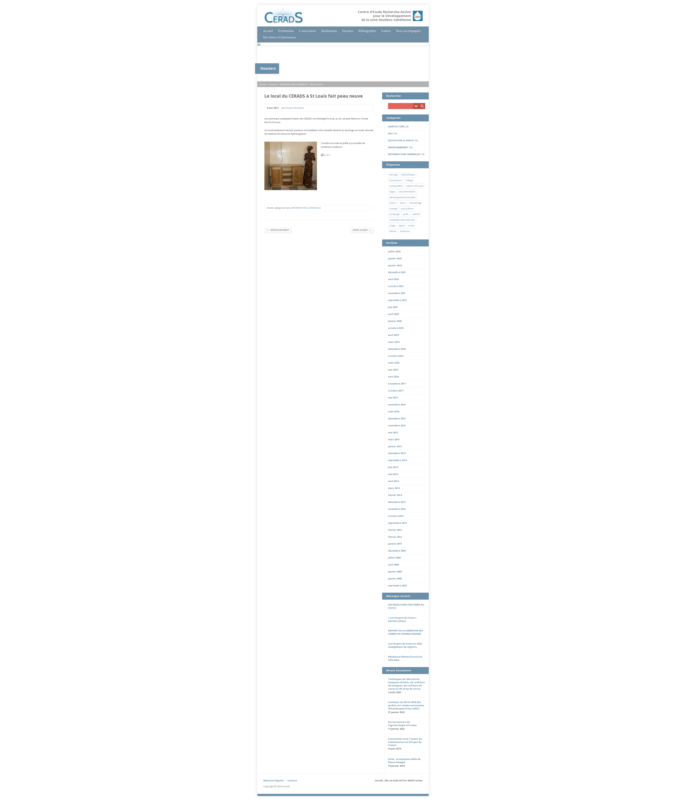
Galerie (386, 31)
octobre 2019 (395, 328)
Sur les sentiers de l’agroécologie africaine (402, 723)
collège (409, 180)
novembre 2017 (397, 383)
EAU (390, 133)
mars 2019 (393, 342)
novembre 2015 (397, 425)
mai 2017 (393, 397)
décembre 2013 (397, 502)
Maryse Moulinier (294, 107)
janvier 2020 (395, 321)
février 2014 (395, 495)
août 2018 (393, 362)
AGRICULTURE (396, 126)
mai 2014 (393, 474)
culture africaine (415, 185)
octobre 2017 (395, 390)
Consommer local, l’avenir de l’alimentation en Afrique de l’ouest (405, 742)
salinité (416, 214)
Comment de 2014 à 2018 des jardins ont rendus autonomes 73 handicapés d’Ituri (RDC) (406, 705)
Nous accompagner (408, 31)
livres (403, 202)
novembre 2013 (397, 509)
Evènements (286, 31)
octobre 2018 (395, 355)
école (411, 225)
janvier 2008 (395, 578)
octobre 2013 (395, 516)
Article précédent (278, 229)
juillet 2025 (394, 251)
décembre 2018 (397, 349)
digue (392, 191)
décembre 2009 (397, 550)
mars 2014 (393, 488)
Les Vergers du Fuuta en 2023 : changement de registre (405, 645)
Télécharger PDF (411, 749)
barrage (393, 174)
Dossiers (347, 31)
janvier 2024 (395, 265)
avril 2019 (393, 335)
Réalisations (329, 31)
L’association (307, 31)
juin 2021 (393, 307)
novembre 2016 (397, 404)
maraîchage (415, 202)
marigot (393, 208)
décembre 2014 (397, 453)
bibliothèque (408, 174)
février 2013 (395, 529)
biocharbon (395, 180)
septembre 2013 (397, 523)
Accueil (268, 31)
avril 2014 (393, 481)
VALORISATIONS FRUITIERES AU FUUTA (406, 606)
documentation (407, 191)
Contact (292, 780)
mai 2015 (393, 432)
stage (392, 225)
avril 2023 (393, 279)
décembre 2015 (397, 418)
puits (406, 214)
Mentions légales (273, 780)
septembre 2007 (397, 585)
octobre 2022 (395, 286)
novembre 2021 (397, 293)
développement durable (402, 197)
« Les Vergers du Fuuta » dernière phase (402, 619)
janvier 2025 (395, 258)
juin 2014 (393, 467)
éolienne (405, 231)
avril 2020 (393, 314)
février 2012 (395, 536)
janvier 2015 (395, 446)
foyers (392, 202)
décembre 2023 (397, 272)
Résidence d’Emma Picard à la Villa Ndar (405, 658)
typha (402, 225)
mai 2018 (393, 369)
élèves (393, 231)
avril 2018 (393, 376)
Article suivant (362, 229)
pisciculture (407, 208)
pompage (394, 214)
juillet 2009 (394, 557)
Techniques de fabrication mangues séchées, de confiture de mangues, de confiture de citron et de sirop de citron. (406, 683)
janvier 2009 (395, 571)
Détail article (316, 84)
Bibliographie (367, 31)
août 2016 (393, 411)
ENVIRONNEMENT (398, 147)
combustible (396, 185)
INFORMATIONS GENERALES (293, 84)
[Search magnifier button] (422, 106)
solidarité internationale (402, 219)
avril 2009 (393, 564)
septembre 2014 (397, 460)
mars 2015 (393, 439)
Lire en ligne (406, 749)
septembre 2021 (397, 300)
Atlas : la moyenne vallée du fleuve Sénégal (404, 760)
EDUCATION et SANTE (400, 140)
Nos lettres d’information (279, 37)
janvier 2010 (395, 543)
